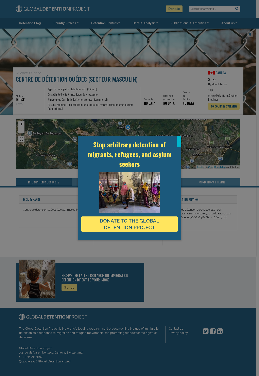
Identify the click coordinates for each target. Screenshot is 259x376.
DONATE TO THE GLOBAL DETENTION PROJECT (129, 224)
